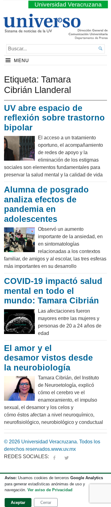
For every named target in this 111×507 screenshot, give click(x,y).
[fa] (54, 456)
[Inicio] (41, 30)
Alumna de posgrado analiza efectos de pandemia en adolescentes (46, 204)
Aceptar (18, 502)
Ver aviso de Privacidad (49, 490)
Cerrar (45, 502)
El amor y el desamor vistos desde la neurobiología (48, 358)
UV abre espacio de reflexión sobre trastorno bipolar (54, 118)
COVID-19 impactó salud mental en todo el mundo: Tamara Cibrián (53, 291)
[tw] (67, 456)
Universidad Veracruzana (68, 4)
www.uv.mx (63, 449)
